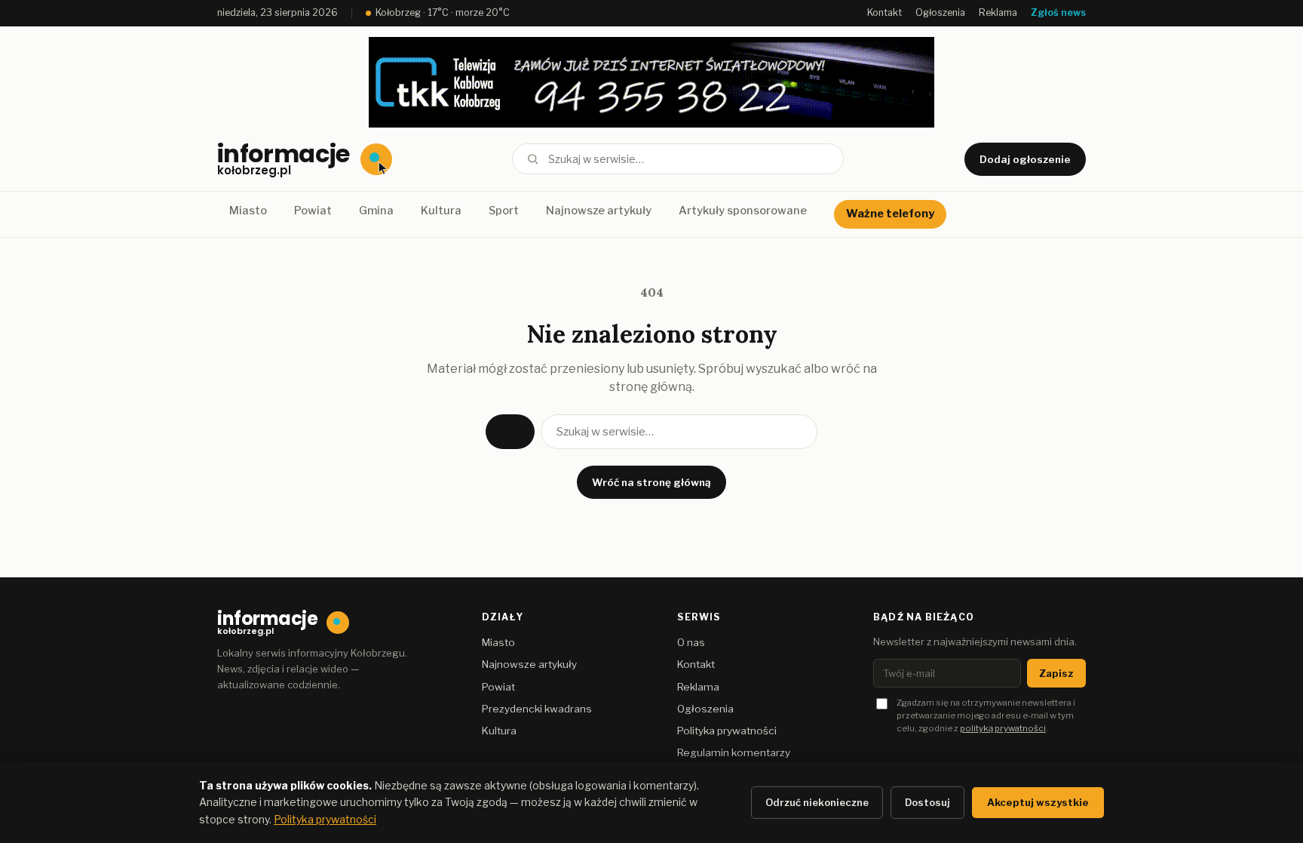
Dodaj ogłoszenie (1025, 159)
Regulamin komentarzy (733, 752)
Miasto (248, 210)
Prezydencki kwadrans (537, 709)
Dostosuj (927, 802)
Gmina (376, 210)
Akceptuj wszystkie (1038, 802)
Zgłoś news (1058, 12)
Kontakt (884, 12)
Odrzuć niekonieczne (817, 802)
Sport (504, 210)
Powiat (313, 210)
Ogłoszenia (940, 12)
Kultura (441, 210)
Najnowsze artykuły (599, 210)
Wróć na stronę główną (651, 482)
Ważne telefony (890, 213)
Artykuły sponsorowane (743, 210)
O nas (691, 642)
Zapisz (1056, 673)
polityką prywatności (1003, 728)
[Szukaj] (532, 158)
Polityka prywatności (727, 731)
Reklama (998, 12)
